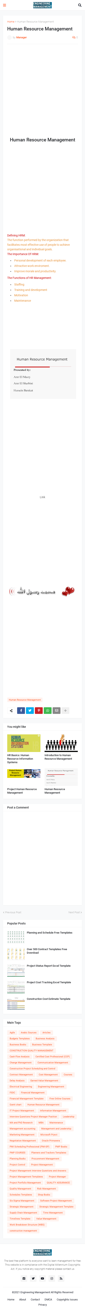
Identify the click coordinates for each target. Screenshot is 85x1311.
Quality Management (20, 1188)
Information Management (53, 1110)
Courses (68, 1074)
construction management (23, 1230)
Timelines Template (20, 1218)
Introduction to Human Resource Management (58, 757)
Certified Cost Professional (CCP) (52, 1056)
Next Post (74, 912)
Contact (35, 1299)
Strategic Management (21, 1206)
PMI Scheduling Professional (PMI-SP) (29, 1146)
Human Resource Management (35, 21)
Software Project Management (56, 1200)
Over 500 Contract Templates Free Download (47, 951)
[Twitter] (30, 710)
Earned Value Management (44, 1080)
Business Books (18, 1044)
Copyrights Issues (67, 1299)
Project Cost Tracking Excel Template (49, 982)
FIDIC (12, 1092)
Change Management (21, 1062)
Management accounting (22, 1128)
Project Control (17, 1164)
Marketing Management (22, 1134)
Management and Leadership (56, 1128)
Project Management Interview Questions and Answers (38, 1170)
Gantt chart (15, 1104)
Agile (12, 1032)
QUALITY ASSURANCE (58, 1182)
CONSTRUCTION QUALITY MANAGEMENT (31, 1050)
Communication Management (53, 1062)
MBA (41, 1122)
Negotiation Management (23, 1140)
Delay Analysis (17, 1080)
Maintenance (56, 1122)
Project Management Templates (26, 1176)
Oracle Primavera (51, 1140)
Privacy (42, 1304)
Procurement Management (45, 1158)
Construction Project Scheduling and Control (32, 1068)
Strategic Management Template (56, 1206)
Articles (46, 1032)
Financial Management (33, 1092)
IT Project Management (22, 1110)
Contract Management (21, 1074)
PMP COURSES (17, 1152)
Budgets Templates (20, 1038)
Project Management (42, 1164)
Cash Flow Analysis (20, 1056)
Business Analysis (45, 1038)
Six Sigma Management (22, 1200)
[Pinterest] (39, 710)
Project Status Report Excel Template (49, 965)
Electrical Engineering (21, 1086)
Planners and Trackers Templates (48, 1152)
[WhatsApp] (48, 710)
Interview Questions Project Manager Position (33, 1116)
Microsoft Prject (48, 1134)
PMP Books (61, 1146)
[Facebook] (21, 710)
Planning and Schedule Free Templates (49, 932)
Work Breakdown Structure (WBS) (27, 1224)
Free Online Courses (60, 1098)
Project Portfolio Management (25, 1182)
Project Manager (57, 1176)
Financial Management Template (27, 1098)
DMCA (48, 1299)
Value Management (46, 1218)
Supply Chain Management (23, 1212)
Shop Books (44, 1194)
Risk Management (46, 1188)
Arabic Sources (29, 1032)
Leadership (68, 1116)
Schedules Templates (21, 1194)
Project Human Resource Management (22, 791)
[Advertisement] (42, 91)
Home (10, 21)
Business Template (42, 1044)
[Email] (56, 710)
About (22, 1299)
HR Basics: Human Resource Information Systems (20, 759)
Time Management (53, 1212)
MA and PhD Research (21, 1122)
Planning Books (18, 1158)
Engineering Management (51, 1086)
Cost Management (48, 1074)
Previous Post (13, 912)
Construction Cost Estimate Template (48, 998)
